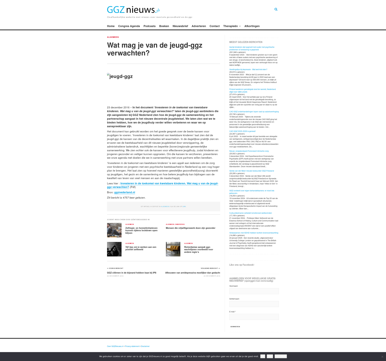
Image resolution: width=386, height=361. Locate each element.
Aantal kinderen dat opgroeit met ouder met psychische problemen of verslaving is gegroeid (251, 48)
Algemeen (113, 37)
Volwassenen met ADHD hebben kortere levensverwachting (253, 232)
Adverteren (199, 26)
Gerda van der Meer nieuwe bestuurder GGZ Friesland (251, 170)
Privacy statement (132, 346)
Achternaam (234, 298)
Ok (262, 356)
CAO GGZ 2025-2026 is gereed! (242, 131)
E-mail (232, 311)
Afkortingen (252, 26)
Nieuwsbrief (180, 26)
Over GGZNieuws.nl (115, 346)
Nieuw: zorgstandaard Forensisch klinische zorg (249, 151)
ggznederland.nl (124, 192)
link (184, 206)
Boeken (164, 26)
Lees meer (281, 356)
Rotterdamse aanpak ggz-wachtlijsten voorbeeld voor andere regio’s (198, 249)
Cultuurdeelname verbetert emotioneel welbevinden (250, 213)
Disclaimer (145, 346)
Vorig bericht (116, 268)
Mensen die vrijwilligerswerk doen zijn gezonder (190, 227)
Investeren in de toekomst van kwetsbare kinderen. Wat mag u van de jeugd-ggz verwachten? (162, 185)
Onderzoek (180, 224)
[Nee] (382, 356)
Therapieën (230, 26)
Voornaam (233, 286)
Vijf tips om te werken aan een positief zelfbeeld (140, 248)
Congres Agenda (129, 26)
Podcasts (150, 26)
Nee (270, 356)
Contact (215, 26)
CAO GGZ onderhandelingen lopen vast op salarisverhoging (254, 111)
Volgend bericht (209, 268)
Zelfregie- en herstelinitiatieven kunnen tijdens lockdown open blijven (141, 230)
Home (111, 26)
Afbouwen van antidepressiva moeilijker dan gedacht (192, 272)
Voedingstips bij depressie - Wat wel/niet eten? (248, 69)
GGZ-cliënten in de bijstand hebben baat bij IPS (131, 272)
